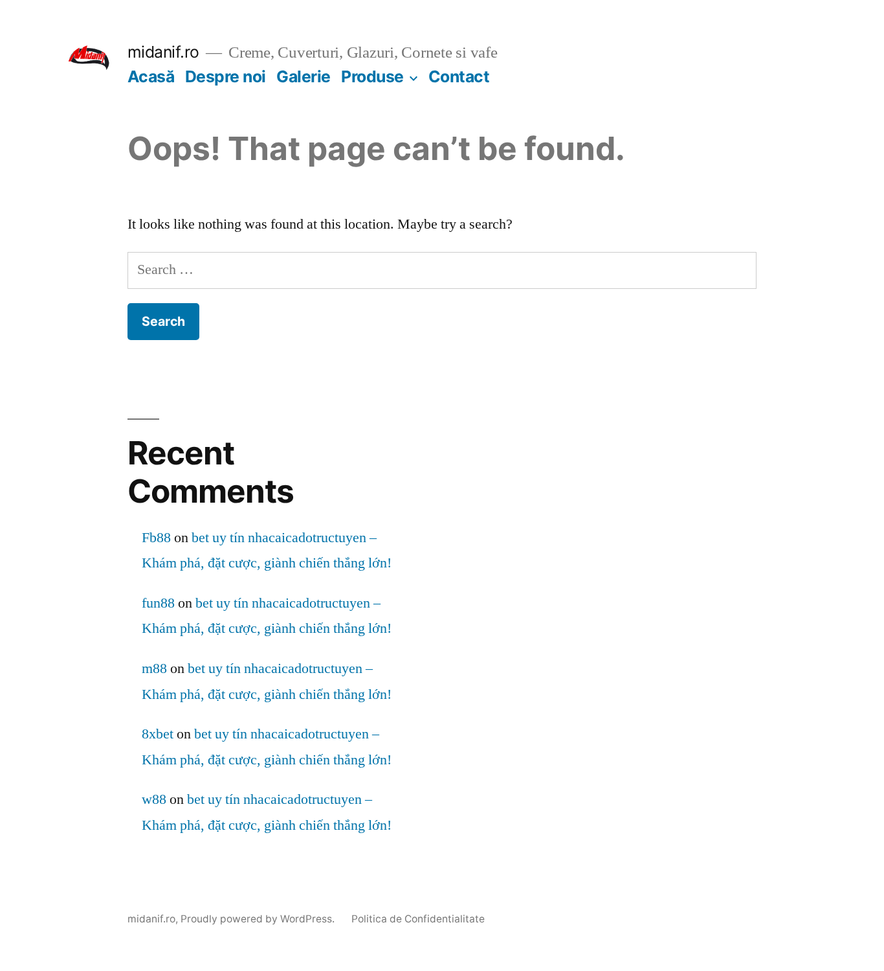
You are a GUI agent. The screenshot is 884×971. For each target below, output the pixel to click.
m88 (154, 668)
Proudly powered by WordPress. (259, 919)
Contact (459, 76)
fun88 (158, 603)
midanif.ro (163, 52)
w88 (154, 799)
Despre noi (225, 76)
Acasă (151, 76)
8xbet (157, 734)
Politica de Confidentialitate (418, 919)
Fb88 (156, 538)
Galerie (303, 76)
